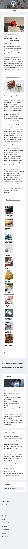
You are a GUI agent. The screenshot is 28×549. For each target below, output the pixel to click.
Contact (4, 505)
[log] (14, 402)
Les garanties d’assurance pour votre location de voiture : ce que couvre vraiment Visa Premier (13, 439)
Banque (4, 533)
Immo (3, 519)
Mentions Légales (7, 507)
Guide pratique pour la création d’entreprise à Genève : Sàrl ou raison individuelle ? (12, 466)
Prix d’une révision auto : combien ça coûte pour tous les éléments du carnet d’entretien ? (13, 446)
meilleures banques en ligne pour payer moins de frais (13, 412)
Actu (3, 540)
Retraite (4, 516)
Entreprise (5, 526)
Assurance (5, 536)
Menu (14, 10)
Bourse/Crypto (6, 529)
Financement (10, 352)
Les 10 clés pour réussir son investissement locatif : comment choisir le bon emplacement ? (13, 473)
